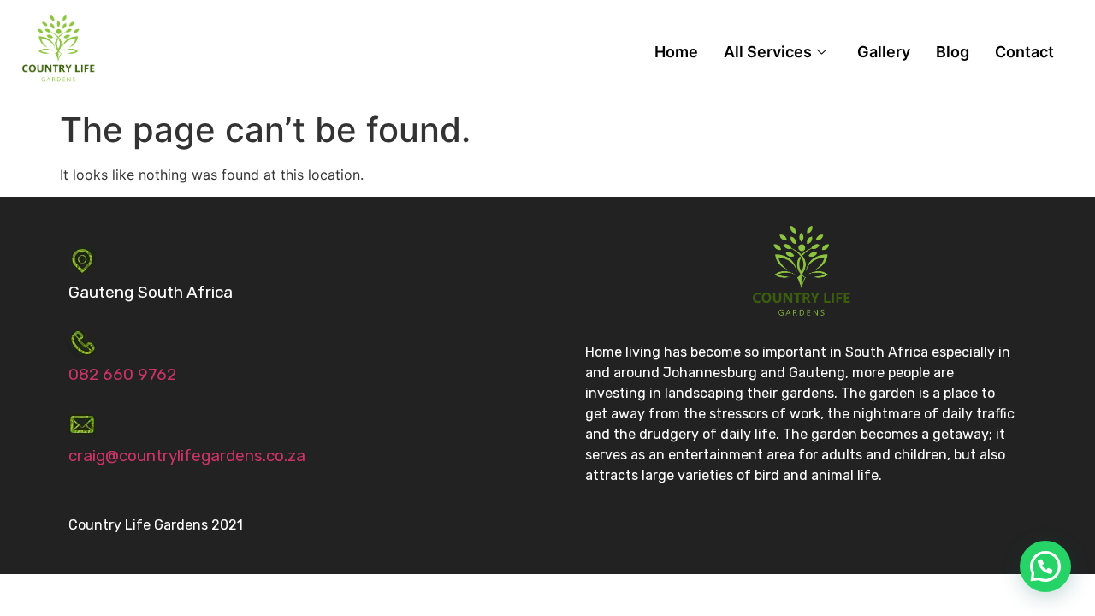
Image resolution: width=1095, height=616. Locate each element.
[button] (1045, 566)
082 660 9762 (122, 374)
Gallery (883, 52)
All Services (768, 52)
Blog (952, 52)
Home (676, 52)
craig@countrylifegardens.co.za (186, 455)
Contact (1024, 52)
